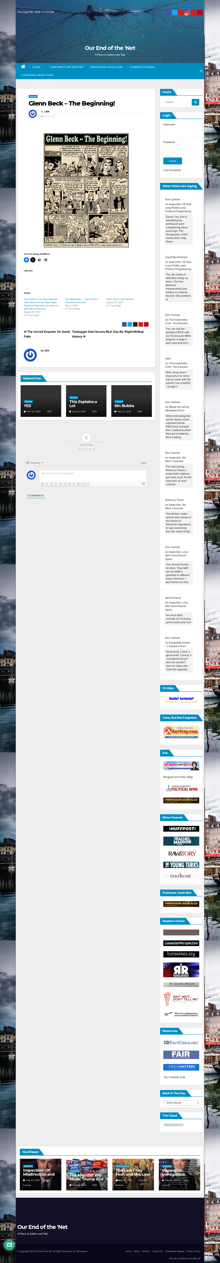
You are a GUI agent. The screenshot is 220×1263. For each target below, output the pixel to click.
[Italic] (47, 484)
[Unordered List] (65, 484)
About (136, 1251)
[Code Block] (74, 484)
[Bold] (42, 484)
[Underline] (51, 484)
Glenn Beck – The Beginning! (72, 103)
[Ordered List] (60, 484)
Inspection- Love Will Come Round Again (176, 555)
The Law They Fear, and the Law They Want (132, 1174)
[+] (87, 483)
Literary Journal (142, 67)
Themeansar (81, 1251)
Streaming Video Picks (37, 75)
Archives (146, 1251)
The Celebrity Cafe (174, 1077)
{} (83, 483)
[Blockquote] (69, 484)
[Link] (78, 484)
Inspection (28, 1166)
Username (169, 124)
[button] (201, 71)
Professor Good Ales (107, 67)
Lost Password (172, 170)
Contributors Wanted (67, 67)
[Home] (23, 67)
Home (37, 67)
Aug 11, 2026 (172, 1180)
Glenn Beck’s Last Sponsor (120, 299)
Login (143, 462)
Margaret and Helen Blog (178, 777)
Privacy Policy (193, 1251)
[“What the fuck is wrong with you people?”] (181, 700)
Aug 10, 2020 (79, 411)
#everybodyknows (173, 1125)
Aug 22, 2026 (79, 1185)
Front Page (74, 1171)
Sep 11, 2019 (124, 411)
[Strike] (56, 484)
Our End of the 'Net (110, 48)
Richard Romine (123, 1166)
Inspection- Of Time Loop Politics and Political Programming (178, 208)
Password (169, 142)
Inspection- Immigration (173, 1172)
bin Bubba (124, 405)
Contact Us (157, 1251)
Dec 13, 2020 (34, 411)
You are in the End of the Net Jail (184, 1258)
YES (27, 405)
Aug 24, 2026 (33, 1180)
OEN (46, 111)
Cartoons (33, 96)
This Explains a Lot (83, 403)
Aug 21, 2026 (125, 1180)
